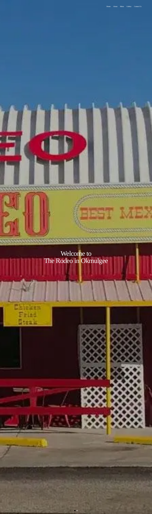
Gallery (129, 6)
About (115, 6)
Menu (122, 6)
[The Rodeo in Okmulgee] (14, 6)
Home (109, 6)
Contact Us (137, 6)
